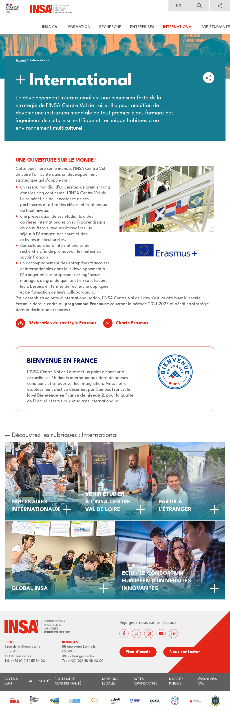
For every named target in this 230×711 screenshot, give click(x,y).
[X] (136, 633)
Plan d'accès (138, 652)
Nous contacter (184, 652)
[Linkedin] (173, 633)
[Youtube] (161, 633)
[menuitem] (49, 27)
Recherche (110, 27)
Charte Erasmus (132, 323)
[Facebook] (123, 633)
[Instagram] (148, 633)
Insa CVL (51, 27)
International (178, 27)
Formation (79, 27)
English (178, 5)
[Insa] (36, 9)
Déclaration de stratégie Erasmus (62, 323)
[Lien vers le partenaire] (14, 700)
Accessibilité (39, 681)
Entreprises (142, 27)
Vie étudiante (216, 27)
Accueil (21, 60)
